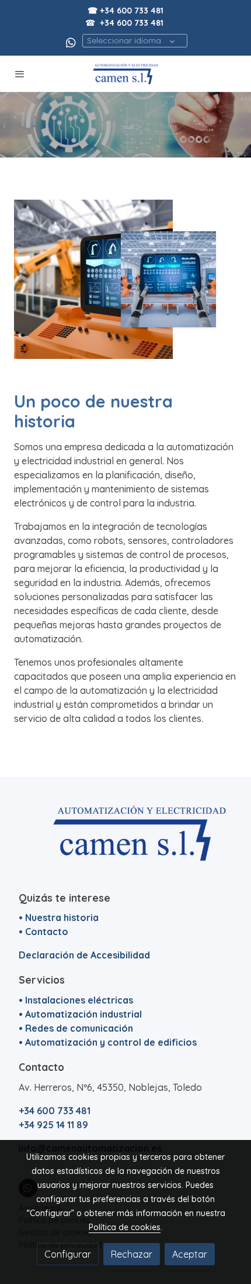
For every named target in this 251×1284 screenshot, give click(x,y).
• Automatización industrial (80, 1014)
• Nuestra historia (59, 917)
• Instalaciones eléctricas (76, 1000)
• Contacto (43, 931)
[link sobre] (125, 839)
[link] (125, 73)
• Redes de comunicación (76, 1028)
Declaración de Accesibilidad (84, 955)
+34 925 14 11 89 (53, 1125)
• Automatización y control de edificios (108, 1042)
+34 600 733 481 (131, 23)
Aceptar (189, 1254)
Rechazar (131, 1254)
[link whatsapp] (71, 41)
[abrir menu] (19, 74)
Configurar (67, 1254)
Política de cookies (125, 1227)
